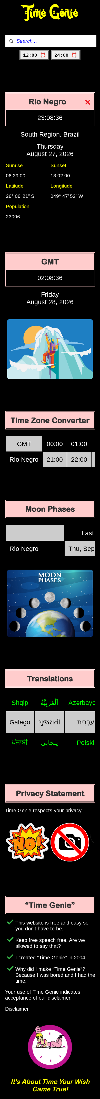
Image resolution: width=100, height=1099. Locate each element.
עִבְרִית (85, 722)
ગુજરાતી (49, 722)
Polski (85, 742)
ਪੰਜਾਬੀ (20, 742)
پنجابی (49, 742)
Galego (19, 722)
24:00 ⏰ (65, 55)
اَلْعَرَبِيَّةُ (49, 702)
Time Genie (50, 13)
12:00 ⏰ (34, 55)
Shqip (20, 702)
